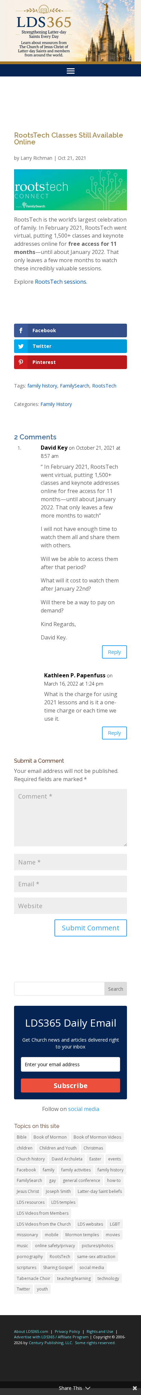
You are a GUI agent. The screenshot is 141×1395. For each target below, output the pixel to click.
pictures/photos (97, 1246)
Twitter (23, 1289)
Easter (95, 1159)
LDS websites (90, 1224)
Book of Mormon (50, 1137)
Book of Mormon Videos (97, 1137)
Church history (31, 1159)
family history (42, 385)
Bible (22, 1137)
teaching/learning (74, 1278)
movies (113, 1235)
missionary (27, 1235)
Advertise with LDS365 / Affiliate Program (51, 1336)
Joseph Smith (58, 1191)
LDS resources (30, 1202)
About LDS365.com (31, 1331)
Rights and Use (100, 1331)
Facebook (26, 1170)
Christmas (93, 1148)
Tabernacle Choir (33, 1278)
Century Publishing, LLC (50, 1342)
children (25, 1148)
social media (83, 1109)
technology (108, 1278)
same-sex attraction (96, 1256)
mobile (52, 1235)
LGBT (115, 1224)
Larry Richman (36, 158)
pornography (30, 1256)
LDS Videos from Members (42, 1213)
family (48, 1170)
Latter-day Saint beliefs (100, 1191)
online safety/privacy (55, 1246)
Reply (114, 651)
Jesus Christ (28, 1191)
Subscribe (71, 1085)
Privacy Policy (67, 1331)
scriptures (26, 1267)
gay (52, 1180)
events (114, 1159)
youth (42, 1289)
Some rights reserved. (95, 1342)
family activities (76, 1170)
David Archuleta (67, 1159)
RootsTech (104, 385)
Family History (56, 404)
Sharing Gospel (58, 1267)
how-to (114, 1180)
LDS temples (63, 1202)
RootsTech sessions (60, 281)
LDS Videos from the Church (44, 1224)
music (22, 1246)
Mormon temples (82, 1235)
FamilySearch (74, 385)
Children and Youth (58, 1148)
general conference (81, 1180)
